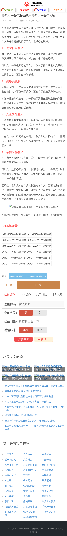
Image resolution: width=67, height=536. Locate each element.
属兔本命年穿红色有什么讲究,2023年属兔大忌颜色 (30, 420)
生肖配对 (27, 480)
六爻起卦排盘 (30, 465)
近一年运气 (10, 459)
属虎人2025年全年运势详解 (14, 240)
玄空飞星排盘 (11, 465)
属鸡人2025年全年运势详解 (39, 258)
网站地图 (33, 532)
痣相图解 (27, 501)
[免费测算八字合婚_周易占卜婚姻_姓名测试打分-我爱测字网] (33, 4)
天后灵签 (9, 496)
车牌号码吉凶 (30, 517)
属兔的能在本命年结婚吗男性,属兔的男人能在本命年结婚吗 (34, 386)
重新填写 (43, 339)
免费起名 (9, 470)
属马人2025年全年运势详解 (14, 252)
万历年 (26, 475)
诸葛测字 (27, 496)
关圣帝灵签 (47, 491)
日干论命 (27, 454)
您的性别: (10, 312)
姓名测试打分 (30, 470)
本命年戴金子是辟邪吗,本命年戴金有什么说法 (28, 401)
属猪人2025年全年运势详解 (39, 263)
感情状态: (10, 330)
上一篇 (8, 285)
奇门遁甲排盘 (49, 465)
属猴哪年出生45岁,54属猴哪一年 (21, 415)
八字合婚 (46, 475)
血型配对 (9, 486)
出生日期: (10, 321)
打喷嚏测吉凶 (30, 506)
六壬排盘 (46, 459)
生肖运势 (30, 20)
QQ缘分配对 (29, 486)
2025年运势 (10, 225)
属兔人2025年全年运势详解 (39, 240)
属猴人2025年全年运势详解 (14, 258)
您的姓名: (10, 304)
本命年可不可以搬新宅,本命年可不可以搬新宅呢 (29, 396)
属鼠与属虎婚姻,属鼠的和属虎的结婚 (23, 391)
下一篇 (38, 285)
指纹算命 (46, 496)
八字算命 (9, 454)
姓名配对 (9, 480)
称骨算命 (46, 454)
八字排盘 (27, 459)
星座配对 (46, 480)
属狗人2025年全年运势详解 (14, 263)
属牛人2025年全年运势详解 (39, 234)
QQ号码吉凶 (29, 512)
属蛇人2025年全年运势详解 (39, 246)
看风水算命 (47, 470)
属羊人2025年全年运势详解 (39, 252)
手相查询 (9, 501)
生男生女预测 (49, 501)
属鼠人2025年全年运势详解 (14, 234)
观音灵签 (46, 486)
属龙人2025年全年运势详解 (14, 246)
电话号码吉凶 (49, 512)
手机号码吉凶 (49, 506)
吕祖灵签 (9, 491)
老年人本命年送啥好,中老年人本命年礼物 (28, 276)
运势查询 (23, 339)
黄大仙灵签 (29, 491)
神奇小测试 (10, 475)
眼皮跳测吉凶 (11, 506)
